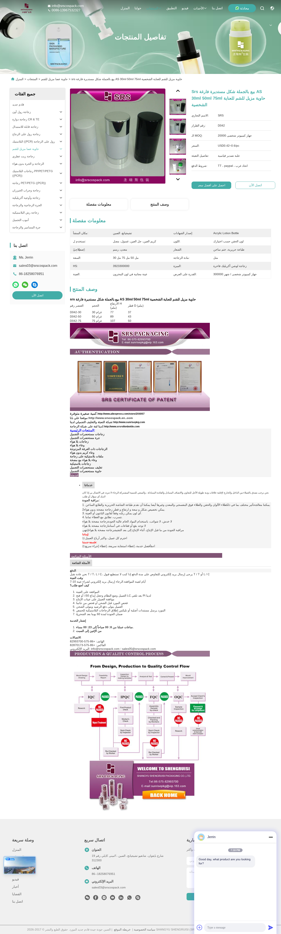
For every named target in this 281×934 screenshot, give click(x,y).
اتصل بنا (217, 8)
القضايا (16, 894)
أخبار (15, 886)
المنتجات (152, 8)
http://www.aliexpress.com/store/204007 (121, 413)
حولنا (138, 8)
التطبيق (171, 8)
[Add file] (199, 927)
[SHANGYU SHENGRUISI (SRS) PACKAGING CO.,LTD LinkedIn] (121, 898)
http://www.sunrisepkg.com (129, 422)
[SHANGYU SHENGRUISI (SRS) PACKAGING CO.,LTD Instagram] (104, 898)
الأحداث (198, 8)
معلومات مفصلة (98, 204)
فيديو (185, 8)
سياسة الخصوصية (144, 929)
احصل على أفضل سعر (211, 185)
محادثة (244, 8)
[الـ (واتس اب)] (15, 285)
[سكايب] (34, 285)
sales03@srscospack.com (38, 265)
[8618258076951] (129, 898)
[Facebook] (96, 898)
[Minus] (270, 837)
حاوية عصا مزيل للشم (54, 79)
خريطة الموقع (122, 929)
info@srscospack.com (68, 6)
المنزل (125, 8)
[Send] (270, 927)
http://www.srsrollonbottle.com (122, 426)
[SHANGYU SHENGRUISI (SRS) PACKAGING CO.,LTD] (25, 8)
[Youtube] (112, 898)
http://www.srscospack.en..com (111, 418)
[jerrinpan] (138, 898)
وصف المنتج (159, 204)
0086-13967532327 (66, 10)
